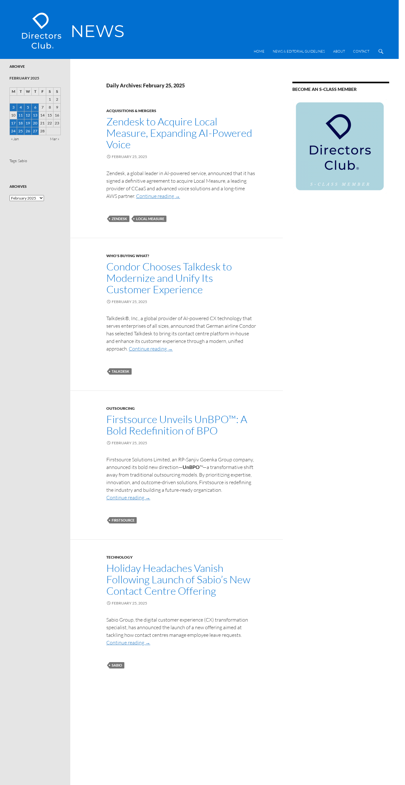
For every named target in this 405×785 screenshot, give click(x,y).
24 (13, 131)
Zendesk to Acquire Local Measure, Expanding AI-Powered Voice (179, 133)
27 (35, 131)
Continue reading (158, 196)
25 (20, 131)
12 (28, 115)
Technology (119, 557)
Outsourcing (120, 408)
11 (20, 115)
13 (35, 115)
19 (28, 123)
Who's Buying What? (127, 255)
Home (259, 51)
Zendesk (119, 219)
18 (20, 123)
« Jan (15, 138)
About (339, 51)
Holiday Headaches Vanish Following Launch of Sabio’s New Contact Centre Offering (178, 579)
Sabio (117, 665)
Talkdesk (120, 371)
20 (35, 123)
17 (13, 123)
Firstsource (123, 520)
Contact (361, 51)
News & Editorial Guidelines (299, 51)
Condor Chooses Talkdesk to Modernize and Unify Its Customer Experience (169, 278)
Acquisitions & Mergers (131, 110)
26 (28, 131)
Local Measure (150, 219)
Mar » (54, 138)
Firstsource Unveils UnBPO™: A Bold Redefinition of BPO (176, 425)
